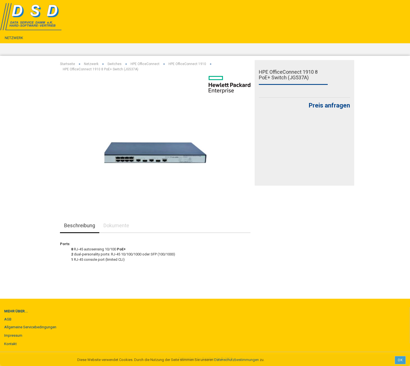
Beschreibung (79, 225)
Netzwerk (14, 38)
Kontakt (10, 344)
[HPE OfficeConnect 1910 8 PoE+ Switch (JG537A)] (155, 139)
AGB (7, 319)
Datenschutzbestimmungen (236, 360)
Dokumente (116, 225)
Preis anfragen (329, 105)
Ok (400, 360)
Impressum (13, 335)
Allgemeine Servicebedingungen (30, 327)
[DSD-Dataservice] (48, 17)
